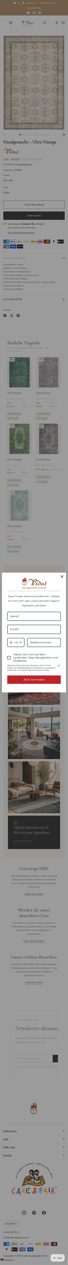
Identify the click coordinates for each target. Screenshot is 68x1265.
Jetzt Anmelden (34, 679)
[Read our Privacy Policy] (59, 666)
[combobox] (15, 642)
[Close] (62, 577)
